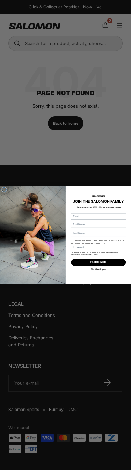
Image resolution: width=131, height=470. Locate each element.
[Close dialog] (4, 189)
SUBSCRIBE (98, 262)
